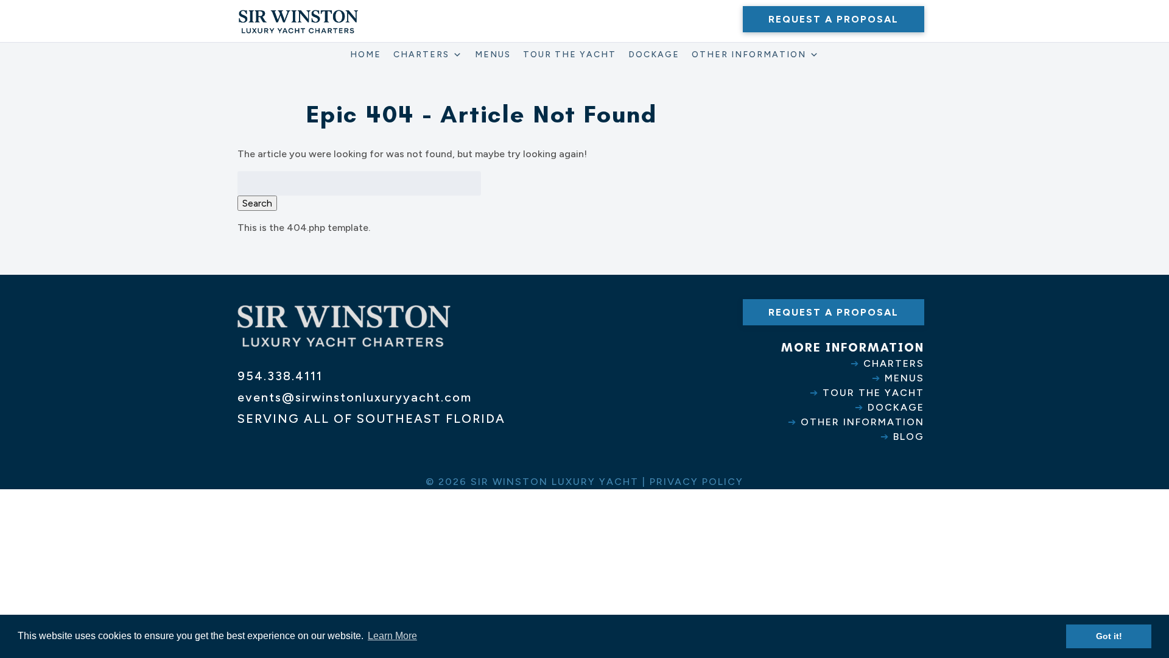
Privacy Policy (696, 481)
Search (257, 203)
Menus (493, 54)
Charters (421, 54)
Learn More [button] (392, 636)
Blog (908, 436)
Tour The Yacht (569, 54)
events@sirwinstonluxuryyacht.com (354, 397)
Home (365, 54)
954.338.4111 (280, 376)
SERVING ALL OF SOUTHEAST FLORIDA (371, 418)
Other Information (749, 54)
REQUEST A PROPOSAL (833, 19)
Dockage (653, 54)
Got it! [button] (1109, 636)
